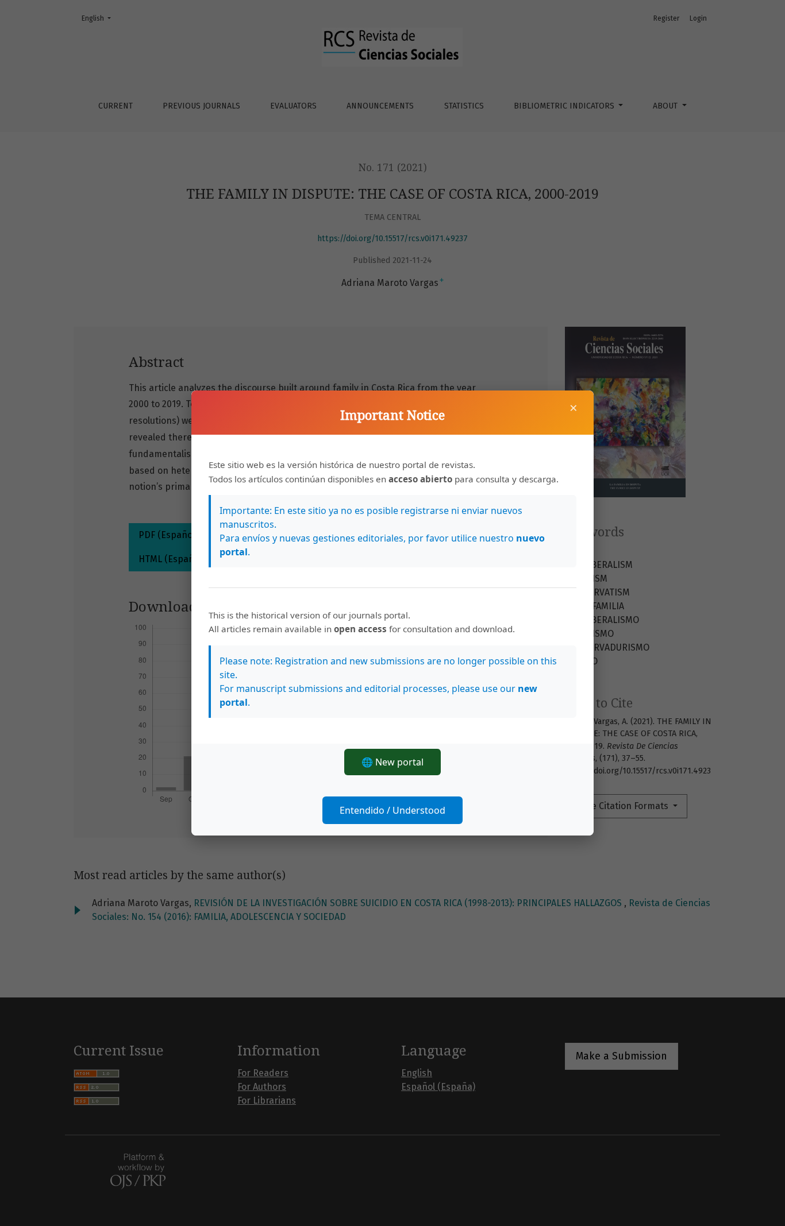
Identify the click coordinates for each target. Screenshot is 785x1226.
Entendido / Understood (392, 810)
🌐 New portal (392, 762)
